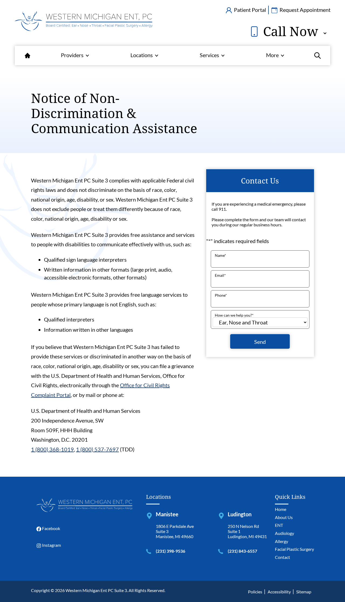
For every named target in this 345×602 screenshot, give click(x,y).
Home (280, 509)
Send (260, 341)
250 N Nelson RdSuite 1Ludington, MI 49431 (247, 531)
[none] (75, 55)
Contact (282, 557)
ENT (279, 525)
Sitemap (303, 591)
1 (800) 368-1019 (52, 449)
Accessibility (279, 591)
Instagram (51, 545)
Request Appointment (304, 9)
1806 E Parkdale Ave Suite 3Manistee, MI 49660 (175, 531)
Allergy (281, 541)
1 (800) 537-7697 (97, 449)
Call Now (289, 31)
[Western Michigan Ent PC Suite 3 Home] (84, 25)
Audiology (284, 533)
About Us (284, 517)
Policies (255, 591)
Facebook (50, 528)
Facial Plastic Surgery (294, 549)
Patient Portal (249, 9)
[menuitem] (27, 55)
